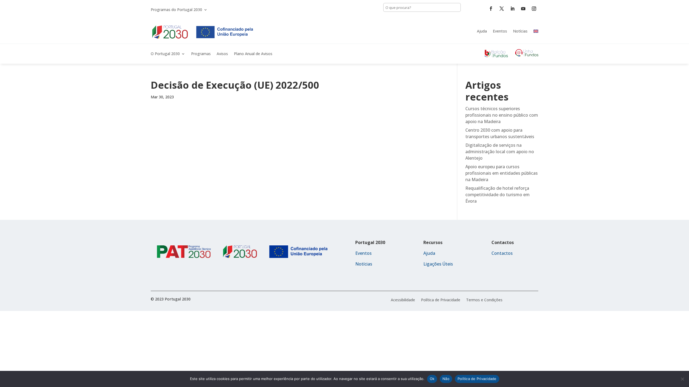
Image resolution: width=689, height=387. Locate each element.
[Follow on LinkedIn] (512, 8)
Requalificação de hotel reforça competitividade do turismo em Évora (497, 194)
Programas (201, 54)
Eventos (500, 31)
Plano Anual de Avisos (253, 54)
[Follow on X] (501, 8)
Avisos (222, 54)
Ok (432, 379)
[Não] (682, 379)
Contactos (502, 253)
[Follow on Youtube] (523, 8)
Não (445, 379)
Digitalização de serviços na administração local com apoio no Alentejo (499, 151)
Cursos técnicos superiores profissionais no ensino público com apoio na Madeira (501, 115)
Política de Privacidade (440, 300)
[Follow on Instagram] (534, 8)
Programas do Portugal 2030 (176, 10)
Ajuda (482, 31)
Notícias (520, 31)
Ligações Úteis (438, 264)
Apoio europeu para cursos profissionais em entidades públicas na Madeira (501, 173)
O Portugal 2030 (165, 54)
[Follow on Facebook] (491, 8)
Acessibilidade (403, 300)
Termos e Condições (484, 300)
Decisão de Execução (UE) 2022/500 (235, 85)
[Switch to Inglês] (535, 31)
